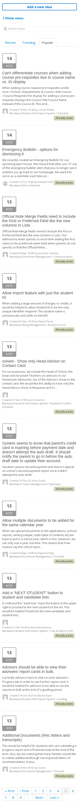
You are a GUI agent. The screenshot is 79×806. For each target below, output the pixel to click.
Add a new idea (39, 7)
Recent (10, 42)
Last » (54, 797)
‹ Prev (24, 791)
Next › (40, 797)
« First (9, 791)
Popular (47, 42)
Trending (29, 42)
